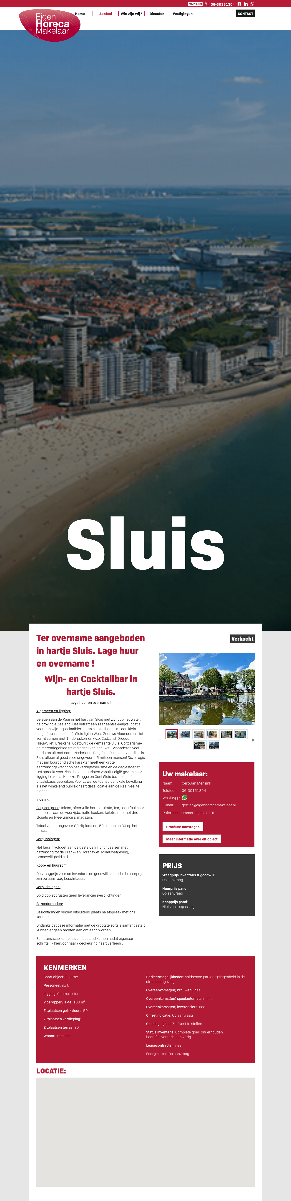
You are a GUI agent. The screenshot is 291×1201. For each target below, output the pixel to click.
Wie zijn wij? (131, 13)
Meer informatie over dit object (192, 838)
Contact (245, 13)
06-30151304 (223, 4)
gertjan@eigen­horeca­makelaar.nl (209, 804)
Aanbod (105, 13)
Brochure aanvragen (183, 826)
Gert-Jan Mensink (196, 783)
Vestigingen (183, 13)
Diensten (157, 13)
